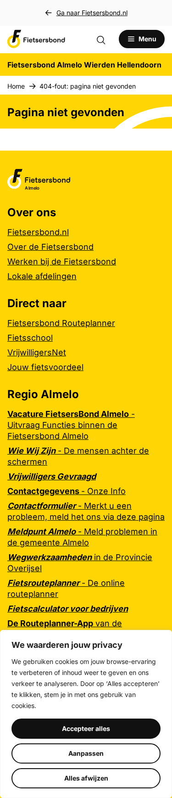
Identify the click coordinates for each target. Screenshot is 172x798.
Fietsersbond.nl (38, 232)
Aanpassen (86, 753)
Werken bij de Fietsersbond (61, 261)
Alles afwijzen (86, 778)
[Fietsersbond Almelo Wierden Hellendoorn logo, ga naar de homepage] (36, 39)
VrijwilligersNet (36, 352)
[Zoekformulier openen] (105, 39)
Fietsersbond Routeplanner (61, 323)
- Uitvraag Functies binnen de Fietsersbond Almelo (71, 425)
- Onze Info (66, 491)
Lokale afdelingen (42, 276)
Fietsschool (30, 338)
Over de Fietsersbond (50, 247)
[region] (86, 714)
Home (16, 86)
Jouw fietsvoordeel (45, 367)
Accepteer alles (86, 728)
